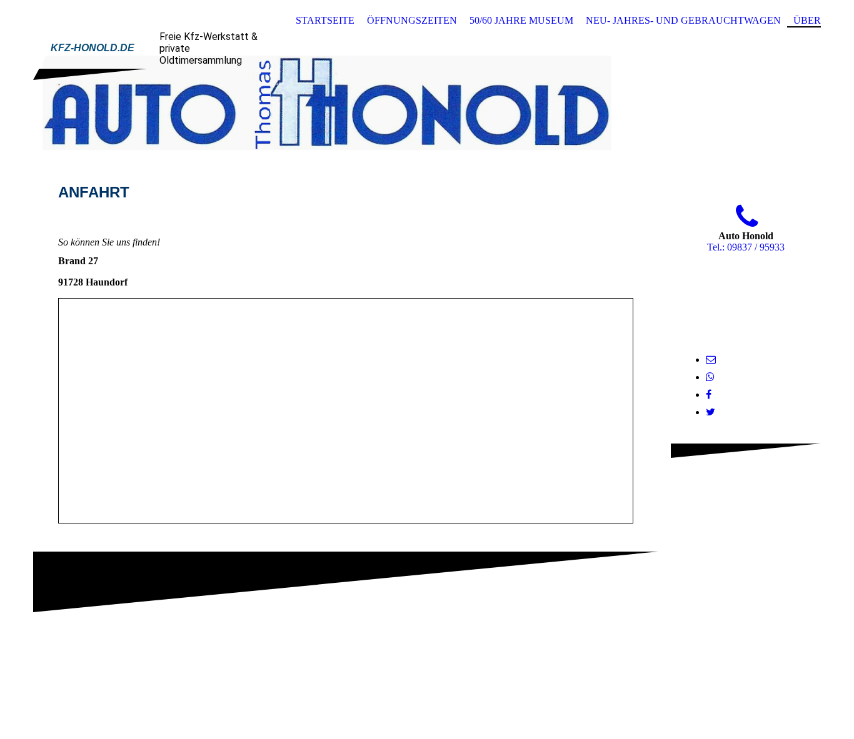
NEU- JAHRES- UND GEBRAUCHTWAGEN (683, 20)
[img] (427, 101)
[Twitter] (710, 412)
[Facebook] (708, 394)
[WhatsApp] (710, 377)
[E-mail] (711, 359)
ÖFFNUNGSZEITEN (412, 20)
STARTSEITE (325, 20)
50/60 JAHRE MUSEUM (521, 20)
